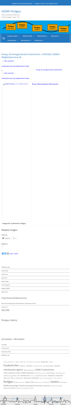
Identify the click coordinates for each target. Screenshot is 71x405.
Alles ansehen (9, 61)
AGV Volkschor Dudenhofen (33, 362)
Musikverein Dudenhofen (55, 375)
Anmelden (4, 344)
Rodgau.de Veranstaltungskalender (22, 3)
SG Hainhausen (46, 382)
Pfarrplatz (59, 378)
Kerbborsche (25, 376)
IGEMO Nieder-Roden (40, 373)
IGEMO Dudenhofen (44, 369)
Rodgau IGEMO (5, 288)
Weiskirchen (25, 40)
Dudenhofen (41, 36)
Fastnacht (29, 366)
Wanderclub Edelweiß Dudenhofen (25, 388)
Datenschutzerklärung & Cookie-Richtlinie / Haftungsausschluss (18, 303)
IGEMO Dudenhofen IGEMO (12, 373)
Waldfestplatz (63, 382)
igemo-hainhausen (29, 370)
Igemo (20, 369)
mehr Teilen (14, 254)
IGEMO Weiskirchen (60, 373)
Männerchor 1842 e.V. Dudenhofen (13, 378)
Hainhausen (11, 40)
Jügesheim (54, 36)
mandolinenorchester (41, 375)
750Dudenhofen (5, 267)
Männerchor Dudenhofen (31, 378)
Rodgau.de (38, 40)
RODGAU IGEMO (12, 36)
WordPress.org (5, 355)
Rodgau (8, 381)
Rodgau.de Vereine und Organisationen (46, 3)
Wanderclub (46, 386)
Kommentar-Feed (6, 351)
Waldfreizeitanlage (11, 385)
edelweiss (22, 366)
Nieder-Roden (27, 36)
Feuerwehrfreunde (38, 366)
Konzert (32, 375)
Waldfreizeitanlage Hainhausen (30, 386)
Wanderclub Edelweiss (56, 385)
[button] (18, 36)
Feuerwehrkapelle (48, 366)
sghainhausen (38, 382)
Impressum (4, 307)
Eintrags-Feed (5, 348)
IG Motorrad (7, 375)
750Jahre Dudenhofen (20, 362)
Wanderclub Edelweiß (10, 388)
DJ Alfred (51, 362)
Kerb (18, 375)
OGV (55, 378)
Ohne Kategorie (5, 285)
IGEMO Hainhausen (27, 373)
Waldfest (54, 381)
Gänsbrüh (57, 366)
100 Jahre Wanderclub (9, 362)
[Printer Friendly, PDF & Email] (61, 230)
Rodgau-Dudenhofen (19, 382)
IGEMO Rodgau (11, 11)
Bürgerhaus (44, 362)
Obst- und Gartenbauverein (46, 378)
